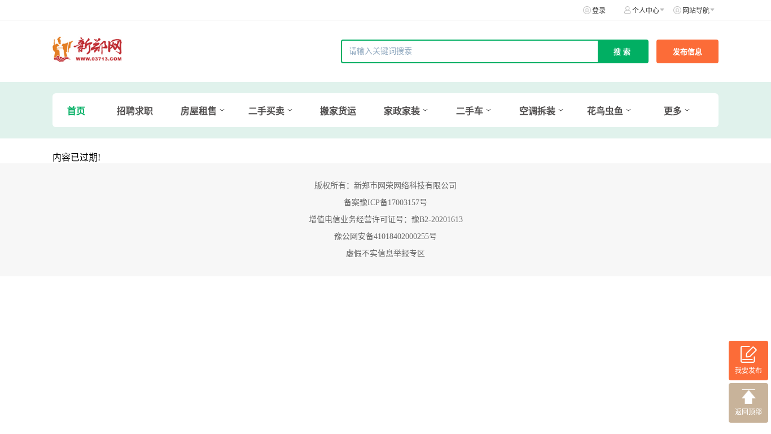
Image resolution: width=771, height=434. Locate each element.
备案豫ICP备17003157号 (385, 202)
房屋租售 (199, 111)
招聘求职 (135, 111)
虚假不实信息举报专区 (385, 253)
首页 (76, 111)
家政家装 (402, 111)
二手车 (469, 111)
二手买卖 (266, 111)
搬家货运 (338, 111)
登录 (599, 11)
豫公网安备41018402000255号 (385, 236)
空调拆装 (537, 111)
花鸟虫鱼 (605, 111)
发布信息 (687, 51)
